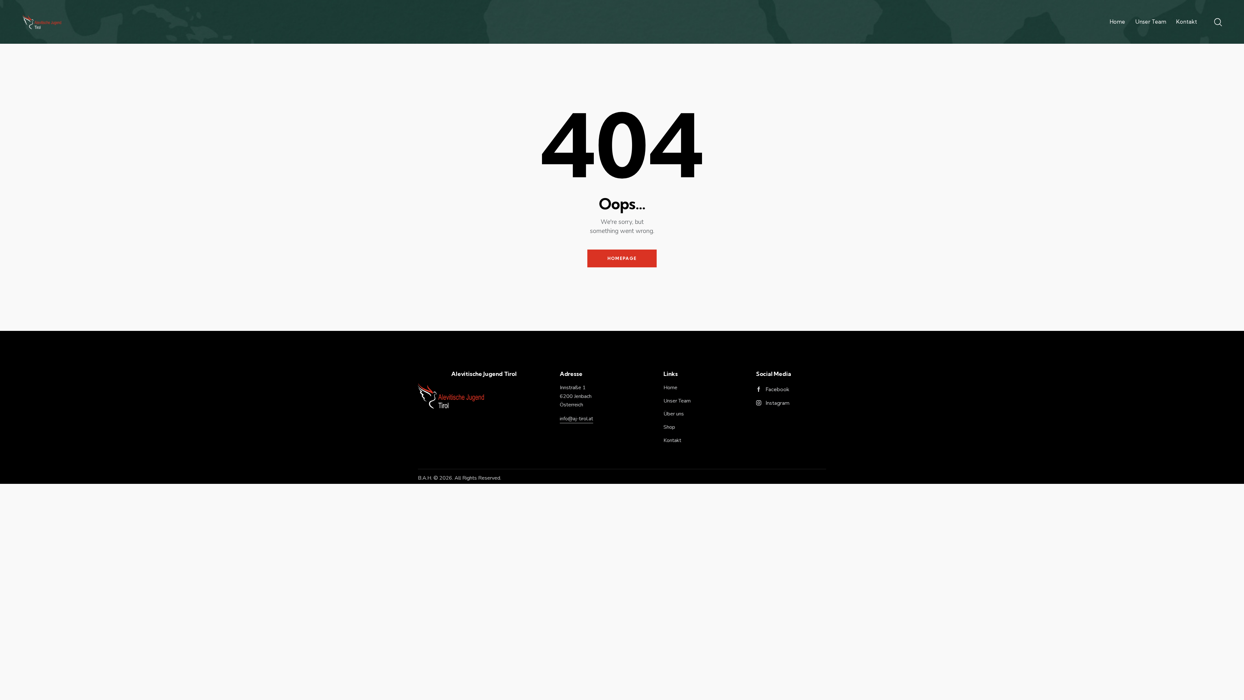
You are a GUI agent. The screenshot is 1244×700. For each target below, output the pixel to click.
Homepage (622, 258)
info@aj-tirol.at (576, 418)
